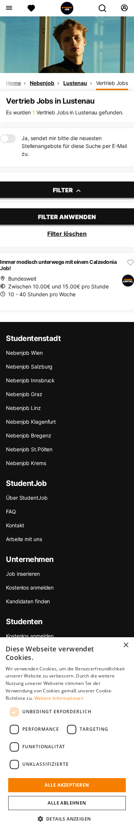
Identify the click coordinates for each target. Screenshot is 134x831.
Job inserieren (23, 574)
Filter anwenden (67, 217)
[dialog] (67, 734)
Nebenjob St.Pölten (29, 449)
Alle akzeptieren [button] (67, 785)
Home (13, 83)
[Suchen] (105, 8)
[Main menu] (9, 8)
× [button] (125, 645)
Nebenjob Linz (23, 408)
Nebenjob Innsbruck (30, 380)
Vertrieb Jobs (112, 83)
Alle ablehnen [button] (67, 803)
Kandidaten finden (28, 601)
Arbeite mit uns (24, 539)
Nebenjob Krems (26, 463)
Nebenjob (42, 83)
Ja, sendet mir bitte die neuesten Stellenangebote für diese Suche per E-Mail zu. (74, 146)
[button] (67, 818)
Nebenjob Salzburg (29, 366)
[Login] (124, 8)
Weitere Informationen (58, 698)
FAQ (11, 511)
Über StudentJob (27, 498)
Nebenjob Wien (24, 353)
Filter (63, 190)
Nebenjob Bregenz (28, 435)
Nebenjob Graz (24, 394)
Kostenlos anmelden (30, 587)
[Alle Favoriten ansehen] (31, 8)
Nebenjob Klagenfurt (31, 421)
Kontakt (15, 525)
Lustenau (75, 83)
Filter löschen (67, 233)
